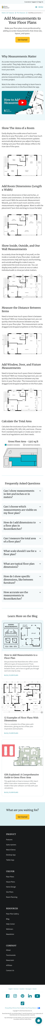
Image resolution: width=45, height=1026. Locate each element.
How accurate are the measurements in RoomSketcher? (16, 595)
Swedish (22, 989)
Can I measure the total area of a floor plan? (20, 540)
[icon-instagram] (15, 996)
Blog (7, 919)
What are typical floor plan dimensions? (19, 565)
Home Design (11, 887)
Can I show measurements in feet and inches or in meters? (19, 494)
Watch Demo (11, 850)
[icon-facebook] (7, 996)
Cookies (23, 1008)
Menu (40, 7)
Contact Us (10, 970)
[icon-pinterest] (22, 996)
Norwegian (28, 989)
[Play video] (22, 102)
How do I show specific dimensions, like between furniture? (18, 579)
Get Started (22, 40)
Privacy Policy (8, 1008)
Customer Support (30, 2)
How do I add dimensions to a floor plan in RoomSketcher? (20, 525)
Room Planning (11, 897)
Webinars (9, 929)
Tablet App (10, 860)
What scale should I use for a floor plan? (20, 552)
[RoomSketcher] (5, 7)
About (8, 950)
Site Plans (9, 892)
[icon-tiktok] (22, 1003)
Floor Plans (10, 877)
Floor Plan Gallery (12, 914)
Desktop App (11, 855)
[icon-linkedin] (30, 996)
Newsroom (10, 960)
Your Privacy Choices (31, 1008)
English (10, 989)
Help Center (10, 924)
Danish (34, 989)
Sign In (40, 2)
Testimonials (11, 955)
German (16, 989)
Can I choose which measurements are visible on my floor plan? (20, 510)
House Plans (10, 882)
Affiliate (9, 965)
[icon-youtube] (37, 996)
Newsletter (10, 934)
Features (9, 840)
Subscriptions (11, 845)
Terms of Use (16, 1008)
